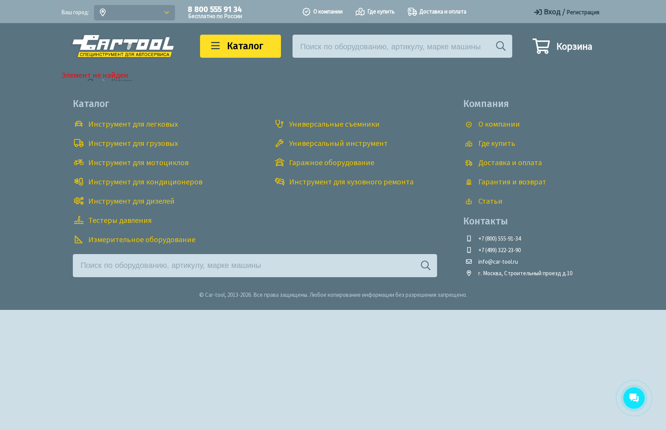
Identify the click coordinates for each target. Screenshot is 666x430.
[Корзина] (541, 50)
